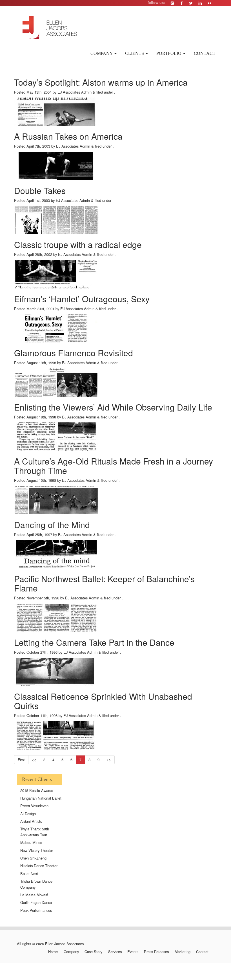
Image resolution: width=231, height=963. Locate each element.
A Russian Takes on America (68, 136)
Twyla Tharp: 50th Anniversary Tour (34, 831)
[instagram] (172, 3)
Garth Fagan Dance (36, 902)
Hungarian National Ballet (40, 798)
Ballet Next (29, 873)
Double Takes (40, 190)
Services (114, 951)
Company (102, 53)
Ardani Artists (31, 821)
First (21, 759)
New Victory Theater (36, 850)
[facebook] (181, 3)
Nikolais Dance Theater (38, 865)
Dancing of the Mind (52, 525)
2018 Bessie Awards (36, 790)
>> (108, 759)
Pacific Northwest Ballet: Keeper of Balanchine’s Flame (104, 583)
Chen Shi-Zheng (33, 858)
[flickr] (209, 3)
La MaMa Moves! (34, 894)
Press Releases (156, 951)
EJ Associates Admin (74, 92)
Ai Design (28, 813)
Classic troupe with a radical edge (78, 244)
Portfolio (169, 53)
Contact (205, 53)
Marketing (182, 951)
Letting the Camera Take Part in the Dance (94, 642)
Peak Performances (36, 910)
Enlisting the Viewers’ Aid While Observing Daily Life (113, 407)
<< (34, 759)
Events (132, 951)
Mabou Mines (31, 842)
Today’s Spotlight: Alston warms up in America (101, 82)
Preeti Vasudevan (34, 805)
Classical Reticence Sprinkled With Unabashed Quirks (103, 701)
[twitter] (191, 3)
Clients (135, 53)
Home (53, 951)
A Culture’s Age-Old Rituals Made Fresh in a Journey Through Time (113, 465)
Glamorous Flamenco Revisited (73, 353)
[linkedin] (200, 3)
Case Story (93, 951)
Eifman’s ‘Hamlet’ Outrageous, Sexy (82, 299)
